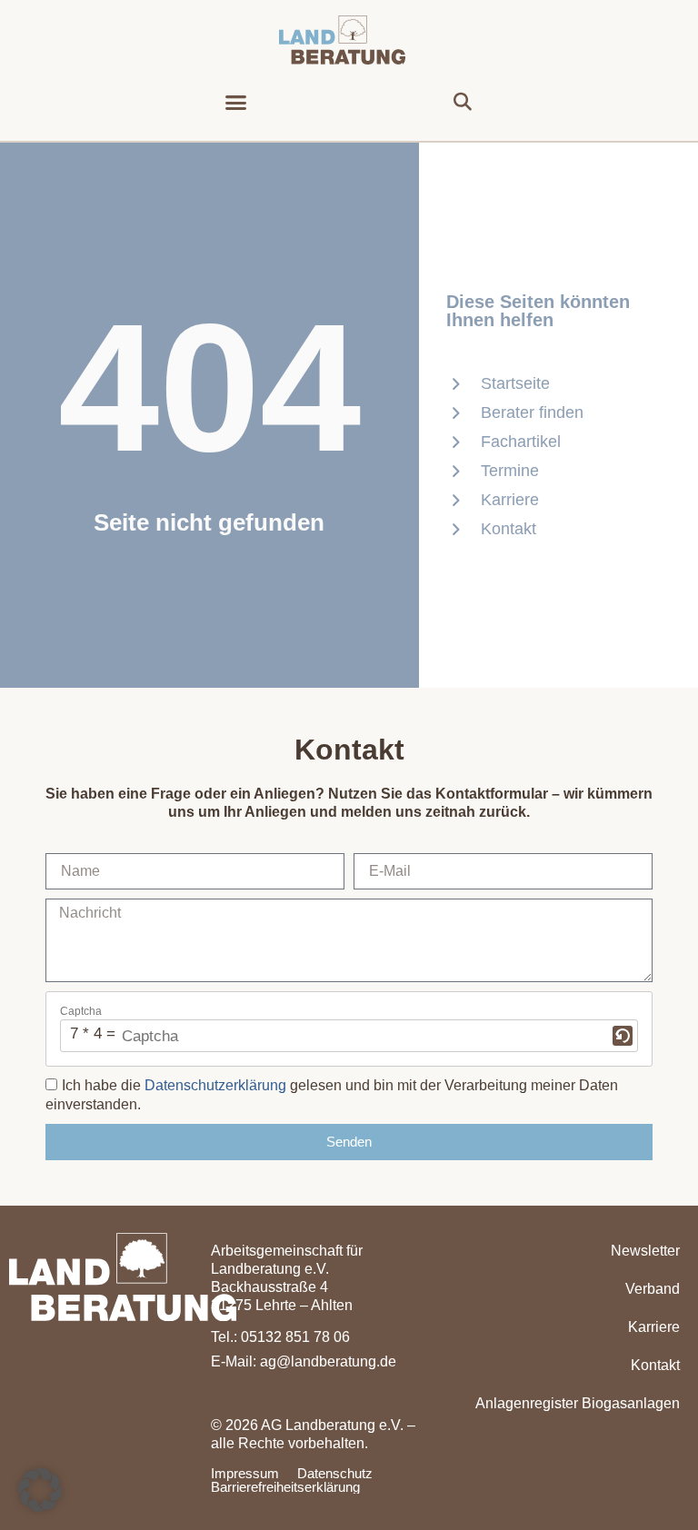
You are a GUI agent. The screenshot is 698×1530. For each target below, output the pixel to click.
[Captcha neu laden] (623, 1036)
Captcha (81, 1011)
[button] (236, 102)
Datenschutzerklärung (215, 1085)
